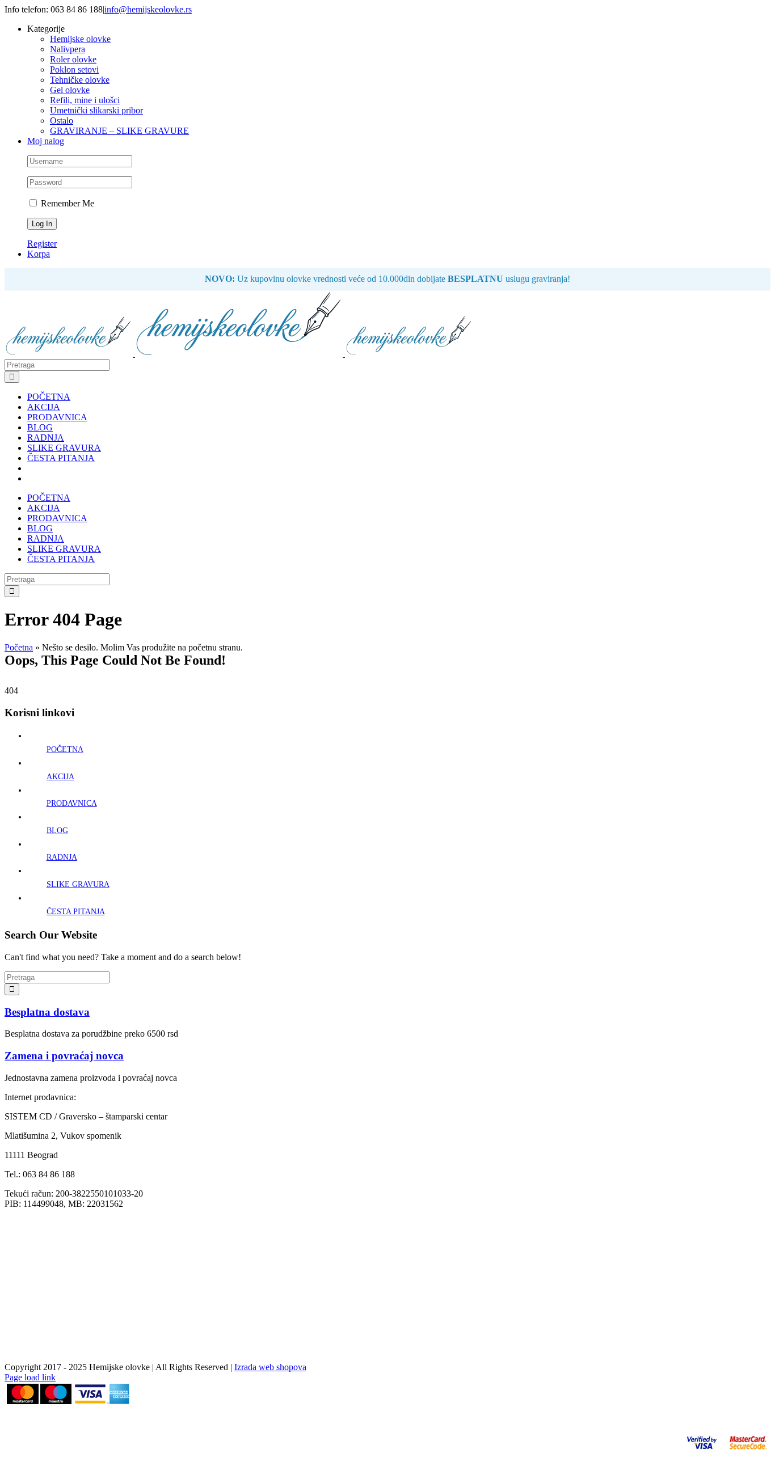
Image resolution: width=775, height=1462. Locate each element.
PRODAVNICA (72, 803)
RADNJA (62, 857)
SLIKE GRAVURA (78, 884)
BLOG (57, 830)
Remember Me (66, 203)
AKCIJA (60, 776)
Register (42, 243)
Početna (19, 647)
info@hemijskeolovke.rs (148, 9)
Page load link (30, 1377)
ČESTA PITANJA (76, 911)
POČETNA (65, 749)
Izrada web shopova (270, 1367)
